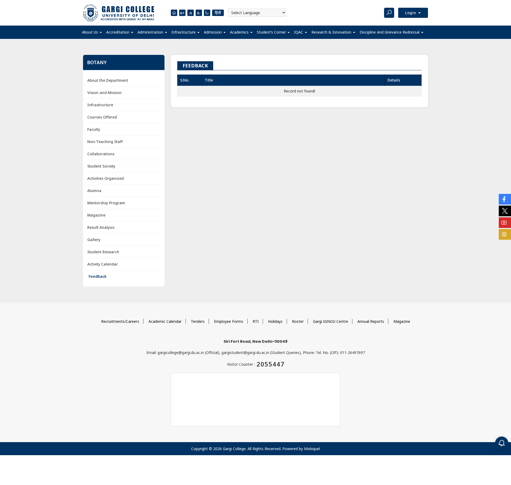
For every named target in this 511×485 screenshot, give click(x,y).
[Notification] (501, 443)
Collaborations (100, 153)
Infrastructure (100, 104)
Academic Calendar (165, 321)
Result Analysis (100, 227)
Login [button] (411, 12)
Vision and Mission (104, 92)
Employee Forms (228, 321)
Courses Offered (102, 117)
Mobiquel (312, 448)
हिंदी (218, 12)
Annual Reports (370, 321)
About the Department (107, 80)
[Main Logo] (118, 12)
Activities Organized (105, 178)
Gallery (93, 239)
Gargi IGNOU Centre (330, 321)
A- (199, 12)
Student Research (103, 251)
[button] (92, 32)
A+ (182, 12)
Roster (298, 321)
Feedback (97, 276)
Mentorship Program (106, 202)
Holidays (275, 321)
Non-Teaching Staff (105, 141)
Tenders (198, 321)
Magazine (96, 215)
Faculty (93, 129)
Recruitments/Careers (120, 321)
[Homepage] (174, 13)
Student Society (101, 166)
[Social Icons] (505, 199)
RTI (256, 321)
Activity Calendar (102, 264)
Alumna (94, 190)
